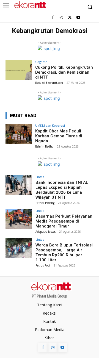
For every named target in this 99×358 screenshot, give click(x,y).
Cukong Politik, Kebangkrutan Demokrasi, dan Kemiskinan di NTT (64, 72)
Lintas (39, 176)
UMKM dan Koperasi (50, 125)
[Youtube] (78, 17)
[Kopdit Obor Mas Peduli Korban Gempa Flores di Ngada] (19, 134)
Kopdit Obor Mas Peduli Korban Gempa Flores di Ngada (58, 136)
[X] (69, 17)
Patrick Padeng (44, 203)
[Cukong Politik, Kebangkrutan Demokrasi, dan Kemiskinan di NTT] (19, 70)
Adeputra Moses (45, 232)
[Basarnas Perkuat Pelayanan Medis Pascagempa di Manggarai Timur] (19, 219)
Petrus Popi (42, 265)
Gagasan (41, 61)
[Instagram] (61, 17)
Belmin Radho (44, 146)
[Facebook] (53, 17)
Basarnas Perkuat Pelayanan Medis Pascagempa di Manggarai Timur (63, 221)
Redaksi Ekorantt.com (49, 83)
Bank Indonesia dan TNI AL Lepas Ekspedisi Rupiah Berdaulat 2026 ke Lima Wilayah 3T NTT (61, 190)
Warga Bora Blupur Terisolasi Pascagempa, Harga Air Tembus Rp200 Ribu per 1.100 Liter (64, 252)
